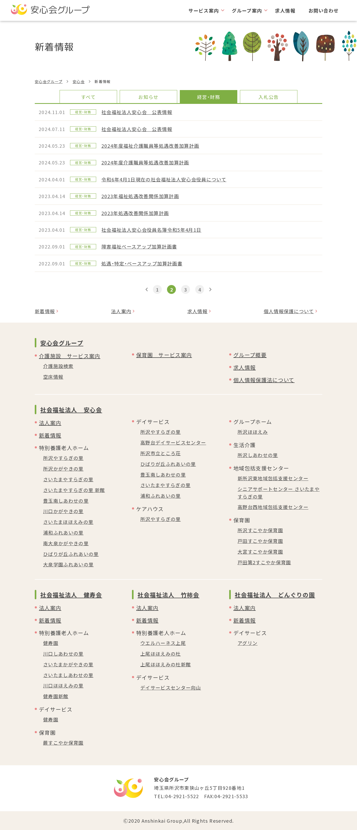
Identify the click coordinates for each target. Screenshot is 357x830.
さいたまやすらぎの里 (68, 479)
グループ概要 (250, 355)
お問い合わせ (323, 10)
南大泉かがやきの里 (66, 543)
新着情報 (45, 311)
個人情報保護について (289, 311)
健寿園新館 (55, 696)
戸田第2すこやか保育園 (264, 562)
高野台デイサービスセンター (173, 442)
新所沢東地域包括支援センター (273, 478)
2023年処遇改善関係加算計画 (135, 213)
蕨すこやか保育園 (63, 742)
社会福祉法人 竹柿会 (168, 594)
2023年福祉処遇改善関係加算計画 (140, 196)
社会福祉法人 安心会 (71, 409)
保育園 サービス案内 (164, 355)
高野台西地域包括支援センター (273, 506)
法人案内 (121, 311)
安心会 (79, 81)
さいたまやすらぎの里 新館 (74, 490)
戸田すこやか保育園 (260, 540)
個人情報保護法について (264, 380)
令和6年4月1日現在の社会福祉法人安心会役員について (163, 179)
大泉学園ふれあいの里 (68, 564)
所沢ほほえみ (253, 431)
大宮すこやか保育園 (260, 551)
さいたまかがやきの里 (68, 664)
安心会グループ (48, 81)
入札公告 (268, 96)
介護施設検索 (58, 366)
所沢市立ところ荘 (160, 453)
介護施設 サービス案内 (69, 356)
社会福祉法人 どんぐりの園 (275, 594)
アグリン (247, 642)
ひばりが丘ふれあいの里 (71, 553)
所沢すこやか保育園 (260, 530)
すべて (88, 96)
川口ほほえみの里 (63, 685)
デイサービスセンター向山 (170, 687)
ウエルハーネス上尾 (163, 642)
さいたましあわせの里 (68, 675)
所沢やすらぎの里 (63, 457)
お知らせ (148, 96)
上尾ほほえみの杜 (160, 653)
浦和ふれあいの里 (63, 532)
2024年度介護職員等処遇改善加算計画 (145, 162)
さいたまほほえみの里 (68, 521)
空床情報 (53, 376)
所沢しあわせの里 (258, 455)
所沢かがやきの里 (63, 468)
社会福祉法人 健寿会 (71, 594)
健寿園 (50, 642)
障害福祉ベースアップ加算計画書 (139, 246)
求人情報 (285, 10)
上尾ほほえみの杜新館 (165, 664)
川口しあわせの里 (63, 653)
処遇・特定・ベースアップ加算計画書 (141, 263)
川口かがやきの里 (63, 511)
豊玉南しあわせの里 (66, 500)
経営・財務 (208, 96)
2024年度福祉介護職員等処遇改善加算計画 (150, 145)
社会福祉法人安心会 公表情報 (136, 112)
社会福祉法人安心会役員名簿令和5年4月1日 (151, 229)
